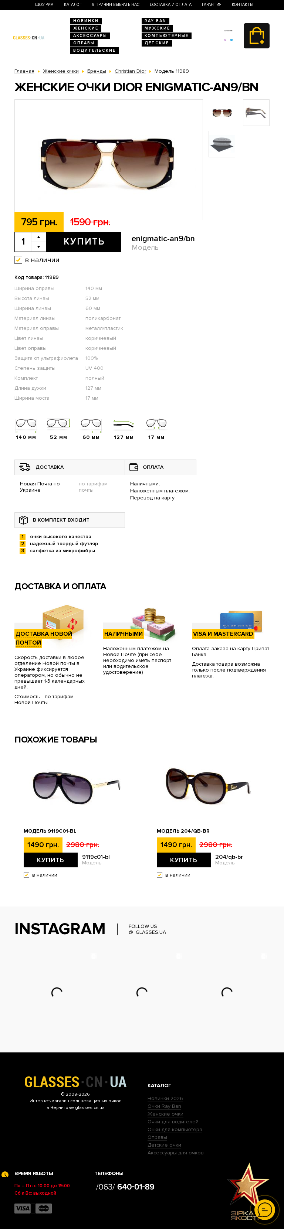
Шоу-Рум (44, 4)
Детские (157, 43)
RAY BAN (155, 20)
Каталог (73, 4)
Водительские (94, 50)
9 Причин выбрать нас (115, 4)
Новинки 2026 (165, 1098)
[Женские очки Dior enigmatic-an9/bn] (109, 160)
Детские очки (164, 1145)
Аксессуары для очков (176, 1153)
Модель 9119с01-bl (50, 831)
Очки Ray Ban (164, 1106)
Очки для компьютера (175, 1129)
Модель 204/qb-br (183, 831)
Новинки (86, 20)
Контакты (242, 4)
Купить (84, 241)
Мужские (157, 28)
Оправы (84, 43)
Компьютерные (167, 35)
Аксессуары (90, 35)
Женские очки (165, 1114)
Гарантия (212, 4)
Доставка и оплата (171, 4)
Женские (85, 28)
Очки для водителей (173, 1122)
